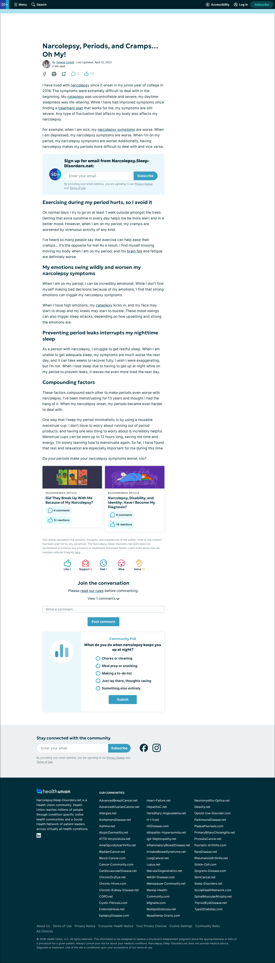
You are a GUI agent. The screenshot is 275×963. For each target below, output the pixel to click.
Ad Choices (44, 931)
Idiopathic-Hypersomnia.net (166, 832)
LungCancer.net (158, 858)
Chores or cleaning (117, 658)
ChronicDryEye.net (112, 877)
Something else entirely (121, 688)
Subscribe (262, 4)
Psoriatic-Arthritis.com (210, 845)
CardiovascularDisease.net (118, 871)
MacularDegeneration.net (164, 871)
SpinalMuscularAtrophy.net (213, 896)
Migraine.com (156, 903)
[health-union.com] (53, 792)
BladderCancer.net (112, 852)
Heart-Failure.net (159, 800)
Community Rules (207, 926)
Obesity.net (202, 807)
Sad (101, 565)
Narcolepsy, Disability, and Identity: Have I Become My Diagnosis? (131, 502)
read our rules (92, 591)
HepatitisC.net (157, 807)
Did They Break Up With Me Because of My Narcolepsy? (69, 500)
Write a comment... (61, 609)
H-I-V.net (153, 820)
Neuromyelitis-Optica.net (212, 800)
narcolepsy (80, 85)
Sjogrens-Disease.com (210, 871)
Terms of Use (78, 188)
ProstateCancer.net (207, 839)
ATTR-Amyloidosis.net (114, 839)
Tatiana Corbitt (65, 62)
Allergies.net (108, 813)
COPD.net (106, 896)
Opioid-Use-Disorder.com (212, 813)
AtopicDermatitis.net (113, 832)
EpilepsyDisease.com (114, 915)
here (77, 552)
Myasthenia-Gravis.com (163, 915)
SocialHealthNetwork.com (212, 890)
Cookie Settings (180, 926)
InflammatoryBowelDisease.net (168, 845)
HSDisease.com (158, 826)
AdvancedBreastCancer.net (118, 800)
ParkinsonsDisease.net (210, 820)
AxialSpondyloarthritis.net (117, 845)
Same (138, 565)
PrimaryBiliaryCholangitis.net (214, 832)
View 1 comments (102, 598)
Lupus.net (153, 864)
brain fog (134, 251)
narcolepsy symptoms (116, 129)
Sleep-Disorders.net (208, 883)
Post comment (103, 622)
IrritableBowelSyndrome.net (166, 852)
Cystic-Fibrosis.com (113, 903)
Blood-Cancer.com (112, 858)
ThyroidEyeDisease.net (210, 903)
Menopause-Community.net (166, 883)
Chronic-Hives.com (112, 883)
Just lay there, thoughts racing (126, 681)
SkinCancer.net (205, 877)
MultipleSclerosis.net (161, 909)
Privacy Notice (143, 183)
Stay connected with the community (73, 738)
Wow (119, 565)
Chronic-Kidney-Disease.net (119, 890)
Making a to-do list (117, 673)
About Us (43, 926)
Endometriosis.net (112, 909)
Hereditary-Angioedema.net (166, 813)
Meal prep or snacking (119, 666)
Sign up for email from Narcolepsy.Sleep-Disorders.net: (106, 163)
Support (85, 565)
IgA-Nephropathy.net (161, 839)
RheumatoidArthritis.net (211, 858)
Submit (123, 699)
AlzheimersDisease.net (115, 820)
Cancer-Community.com (116, 864)
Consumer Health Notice (115, 926)
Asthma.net (107, 826)
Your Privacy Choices (151, 926)
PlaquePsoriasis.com (208, 826)
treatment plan (70, 108)
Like (65, 565)
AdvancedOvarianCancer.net (119, 807)
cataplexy (75, 96)
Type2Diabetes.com (208, 909)
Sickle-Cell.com (205, 864)
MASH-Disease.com (161, 877)
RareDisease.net (205, 852)
